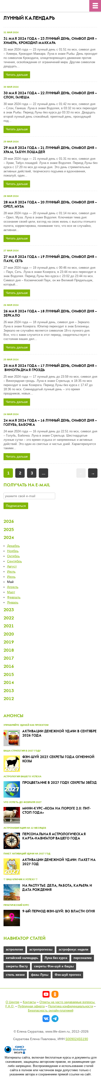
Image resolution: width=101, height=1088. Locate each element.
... (43, 473)
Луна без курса (56, 958)
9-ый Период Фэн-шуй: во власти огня (58, 911)
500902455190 (77, 1039)
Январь (12, 602)
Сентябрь (14, 561)
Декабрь (13, 546)
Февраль (13, 597)
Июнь (11, 576)
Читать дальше (17, 74)
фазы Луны (39, 974)
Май (10, 582)
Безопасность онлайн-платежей (50, 1010)
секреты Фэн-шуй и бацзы (54, 966)
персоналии (83, 958)
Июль (11, 571)
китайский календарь (22, 958)
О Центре (12, 1002)
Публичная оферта (31, 1006)
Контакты (29, 1002)
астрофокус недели (73, 949)
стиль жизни (15, 974)
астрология (14, 949)
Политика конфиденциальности (70, 1006)
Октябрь (13, 556)
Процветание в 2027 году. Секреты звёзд (59, 782)
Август (12, 566)
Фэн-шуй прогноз (68, 974)
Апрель (12, 587)
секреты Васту (17, 966)
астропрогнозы (40, 949)
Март (11, 592)
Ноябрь (13, 551)
